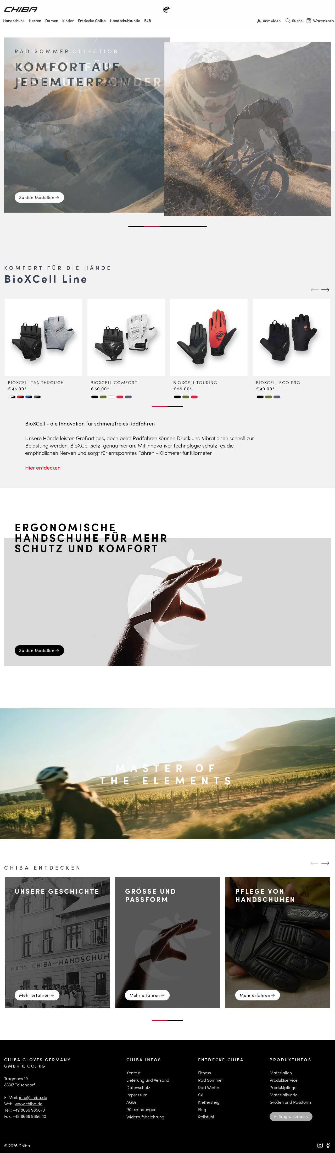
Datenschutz (138, 1087)
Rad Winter (208, 1087)
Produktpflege (283, 1087)
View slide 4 (183, 226)
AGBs (131, 1102)
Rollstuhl (206, 1116)
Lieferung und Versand (147, 1080)
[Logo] (86, 9)
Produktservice (284, 1080)
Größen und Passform (290, 1102)
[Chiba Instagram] (320, 1145)
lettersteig (210, 1102)
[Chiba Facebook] (328, 1145)
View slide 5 (199, 226)
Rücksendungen (141, 1109)
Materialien (281, 1072)
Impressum (136, 1094)
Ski (200, 1094)
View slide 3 (167, 226)
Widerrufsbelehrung (145, 1116)
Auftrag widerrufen (291, 1116)
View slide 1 (136, 226)
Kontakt (133, 1072)
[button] (12, 396)
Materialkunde (284, 1094)
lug (203, 1109)
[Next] (324, 289)
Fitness (204, 1072)
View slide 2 (152, 226)
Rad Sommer (210, 1080)
